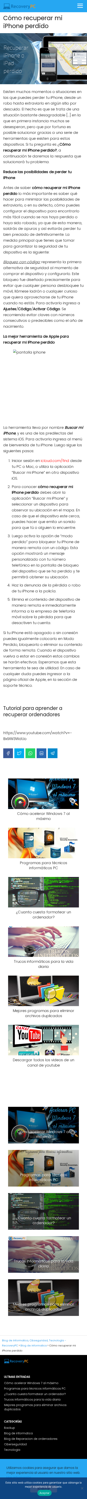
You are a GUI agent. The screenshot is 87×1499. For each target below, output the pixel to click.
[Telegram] (52, 753)
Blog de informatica (18, 1433)
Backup (9, 1428)
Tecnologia (12, 1450)
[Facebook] (8, 753)
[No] (82, 1488)
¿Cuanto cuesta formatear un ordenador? (35, 1394)
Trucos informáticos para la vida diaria (32, 1399)
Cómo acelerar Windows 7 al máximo (31, 1383)
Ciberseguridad (15, 1444)
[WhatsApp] (30, 753)
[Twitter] (19, 753)
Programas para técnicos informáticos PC (35, 1389)
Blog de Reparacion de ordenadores (30, 1439)
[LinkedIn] (41, 753)
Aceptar (44, 1493)
